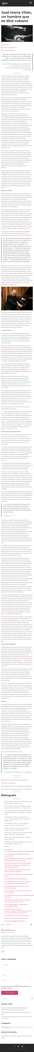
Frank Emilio (9, 367)
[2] (1, 783)
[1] (8, 235)
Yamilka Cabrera (12, 47)
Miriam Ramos (15, 369)
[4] (1, 789)
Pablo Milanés (23, 369)
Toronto (11, 357)
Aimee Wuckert (9, 930)
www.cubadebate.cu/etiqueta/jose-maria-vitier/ (17, 915)
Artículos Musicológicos (9, 50)
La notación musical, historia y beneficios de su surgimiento (16, 1016)
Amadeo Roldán (21, 271)
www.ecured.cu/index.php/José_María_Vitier (16, 918)
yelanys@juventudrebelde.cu (18, 67)
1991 (16, 357)
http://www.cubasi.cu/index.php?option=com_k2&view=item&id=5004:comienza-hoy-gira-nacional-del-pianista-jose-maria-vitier (18, 911)
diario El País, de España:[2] (24, 235)
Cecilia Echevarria (13, 269)
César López (13, 273)
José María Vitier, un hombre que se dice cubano (13, 1012)
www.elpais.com (12, 783)
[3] (15, 284)
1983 (22, 339)
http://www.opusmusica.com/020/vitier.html (16, 879)
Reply (3, 951)
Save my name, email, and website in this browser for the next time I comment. (16, 987)
